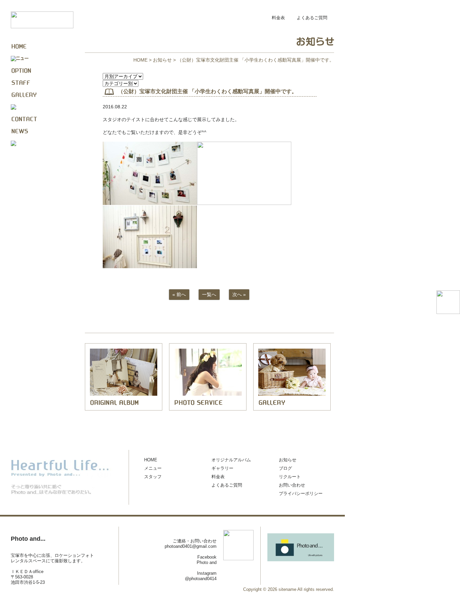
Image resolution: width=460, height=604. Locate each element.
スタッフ (153, 476)
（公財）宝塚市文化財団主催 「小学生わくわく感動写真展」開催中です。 (207, 91)
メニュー (153, 468)
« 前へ (179, 294)
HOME (140, 60)
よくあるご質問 (312, 17)
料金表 (278, 17)
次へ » (239, 294)
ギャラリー (222, 468)
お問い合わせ (292, 485)
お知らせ (162, 60)
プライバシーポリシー (301, 493)
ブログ (285, 468)
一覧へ (209, 294)
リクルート (290, 476)
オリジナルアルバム (231, 459)
